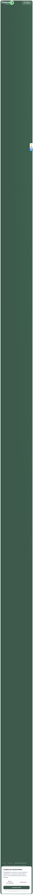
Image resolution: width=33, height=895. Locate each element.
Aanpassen (23, 882)
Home (4, 863)
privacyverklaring (13, 891)
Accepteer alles (16, 887)
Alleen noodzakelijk (10, 882)
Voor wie (10, 863)
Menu (28, 3)
